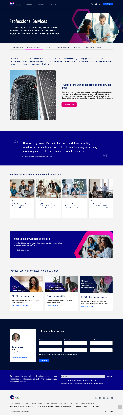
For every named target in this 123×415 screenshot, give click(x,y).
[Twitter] (96, 398)
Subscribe (109, 376)
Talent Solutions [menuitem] (26, 403)
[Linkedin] (108, 398)
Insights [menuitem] (34, 403)
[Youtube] (112, 398)
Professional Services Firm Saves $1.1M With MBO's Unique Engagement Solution (100, 206)
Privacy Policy (52, 354)
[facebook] (100, 398)
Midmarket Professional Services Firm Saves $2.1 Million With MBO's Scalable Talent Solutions (74, 206)
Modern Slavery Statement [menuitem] (71, 403)
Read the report (51, 305)
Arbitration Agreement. (98, 383)
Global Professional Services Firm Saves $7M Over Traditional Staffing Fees (21, 206)
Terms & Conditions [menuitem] (31, 406)
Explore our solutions (23, 250)
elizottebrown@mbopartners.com (19, 357)
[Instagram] (104, 398)
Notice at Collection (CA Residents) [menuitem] (64, 406)
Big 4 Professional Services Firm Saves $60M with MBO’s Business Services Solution (48, 206)
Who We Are (54, 4)
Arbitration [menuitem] (21, 406)
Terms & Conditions (60, 354)
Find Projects (108, 4)
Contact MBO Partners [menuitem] (56, 403)
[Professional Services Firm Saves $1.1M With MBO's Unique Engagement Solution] (101, 188)
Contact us (44, 360)
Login (99, 4)
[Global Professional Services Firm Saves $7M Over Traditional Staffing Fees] (22, 188)
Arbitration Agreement (72, 354)
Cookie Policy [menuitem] (41, 406)
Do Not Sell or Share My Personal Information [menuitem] (87, 406)
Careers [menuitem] (47, 403)
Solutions (29, 4)
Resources (41, 4)
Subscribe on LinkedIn (18, 305)
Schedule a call (69, 104)
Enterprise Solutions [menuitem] (15, 403)
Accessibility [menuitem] (49, 406)
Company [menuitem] (40, 403)
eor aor (14, 200)
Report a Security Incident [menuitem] (87, 403)
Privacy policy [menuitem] (13, 406)
